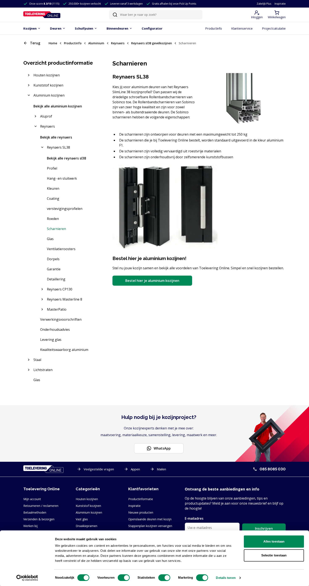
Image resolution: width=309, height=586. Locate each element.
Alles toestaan (273, 541)
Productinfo (73, 43)
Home (53, 43)
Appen (135, 469)
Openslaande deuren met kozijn (150, 519)
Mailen (161, 469)
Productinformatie (140, 499)
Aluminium (96, 43)
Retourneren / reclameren (40, 506)
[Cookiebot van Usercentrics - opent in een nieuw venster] (27, 578)
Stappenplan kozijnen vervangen (150, 526)
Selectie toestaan (274, 555)
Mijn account (32, 499)
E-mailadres (194, 518)
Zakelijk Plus (264, 3)
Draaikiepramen (86, 526)
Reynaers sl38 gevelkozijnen (151, 43)
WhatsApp (162, 448)
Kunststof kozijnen (88, 506)
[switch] (124, 577)
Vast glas (82, 519)
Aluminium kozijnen (89, 512)
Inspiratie (280, 3)
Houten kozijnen (87, 499)
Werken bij (30, 526)
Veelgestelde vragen (99, 469)
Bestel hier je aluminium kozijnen (152, 280)
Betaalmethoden (34, 512)
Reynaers (117, 43)
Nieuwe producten (140, 512)
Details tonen (225, 577)
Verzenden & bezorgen (38, 519)
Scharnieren (187, 43)
